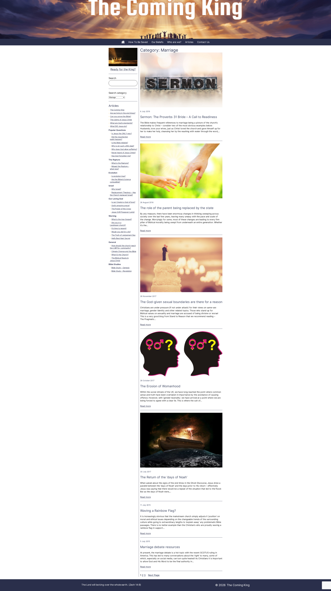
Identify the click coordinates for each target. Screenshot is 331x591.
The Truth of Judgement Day (123, 235)
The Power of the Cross (121, 209)
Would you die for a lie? (121, 232)
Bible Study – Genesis (120, 268)
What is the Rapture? (120, 163)
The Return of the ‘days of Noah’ (163, 477)
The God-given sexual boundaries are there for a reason (181, 302)
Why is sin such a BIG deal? (122, 146)
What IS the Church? (120, 254)
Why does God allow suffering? (124, 149)
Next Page (154, 575)
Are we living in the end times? (122, 113)
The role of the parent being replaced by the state (176, 208)
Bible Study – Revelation (121, 271)
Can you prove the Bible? (120, 116)
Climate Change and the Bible (123, 251)
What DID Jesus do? (118, 126)
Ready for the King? (123, 69)
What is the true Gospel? (121, 219)
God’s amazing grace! (120, 205)
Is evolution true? (118, 176)
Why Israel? (116, 189)
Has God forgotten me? (121, 156)
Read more (145, 136)
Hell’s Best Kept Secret (120, 238)
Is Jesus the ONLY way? (121, 133)
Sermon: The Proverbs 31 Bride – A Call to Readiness (178, 117)
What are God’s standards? (121, 123)
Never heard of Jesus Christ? (123, 152)
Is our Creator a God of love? (123, 202)
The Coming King (117, 110)
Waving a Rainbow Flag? (158, 510)
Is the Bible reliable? (119, 143)
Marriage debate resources (160, 547)
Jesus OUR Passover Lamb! (123, 212)
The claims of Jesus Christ (121, 120)
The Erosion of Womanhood (160, 386)
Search (112, 78)
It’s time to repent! (118, 228)
